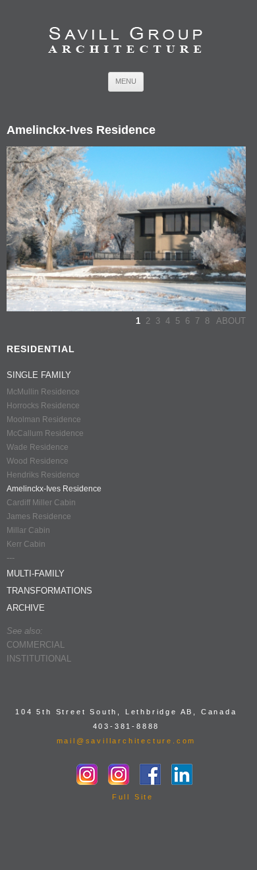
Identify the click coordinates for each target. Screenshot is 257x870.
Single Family (39, 375)
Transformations (49, 591)
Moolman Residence (44, 419)
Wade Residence (38, 447)
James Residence (39, 516)
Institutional (39, 659)
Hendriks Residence (43, 475)
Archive (26, 608)
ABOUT (231, 321)
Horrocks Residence (43, 405)
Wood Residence (38, 461)
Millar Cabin (28, 530)
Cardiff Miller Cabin (41, 502)
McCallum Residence (45, 433)
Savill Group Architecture (126, 41)
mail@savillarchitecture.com (126, 741)
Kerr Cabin (26, 544)
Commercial (36, 645)
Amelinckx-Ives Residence (54, 488)
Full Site (133, 797)
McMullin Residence (43, 391)
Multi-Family (36, 573)
